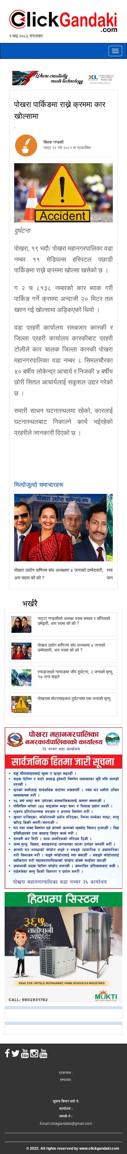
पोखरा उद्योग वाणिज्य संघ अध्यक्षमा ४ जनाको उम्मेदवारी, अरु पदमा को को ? (71, 647)
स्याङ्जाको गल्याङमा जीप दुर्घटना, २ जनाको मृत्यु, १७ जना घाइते (75, 673)
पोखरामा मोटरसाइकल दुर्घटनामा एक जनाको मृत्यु (74, 698)
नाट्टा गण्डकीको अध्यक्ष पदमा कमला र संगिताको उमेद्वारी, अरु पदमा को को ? (74, 620)
